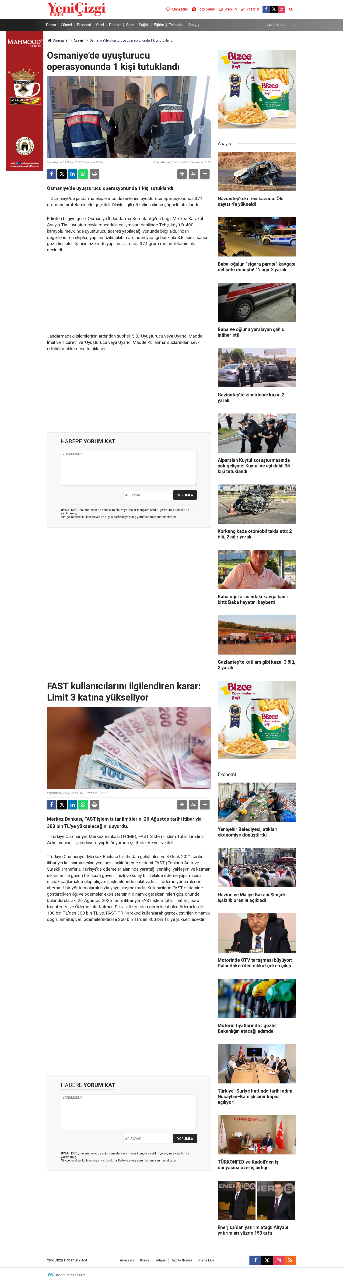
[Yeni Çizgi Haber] (76, 9)
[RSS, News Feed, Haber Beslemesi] (290, 1260)
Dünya (51, 25)
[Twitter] (62, 174)
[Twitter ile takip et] (274, 9)
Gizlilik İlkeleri (182, 1260)
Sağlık (144, 25)
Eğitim (159, 25)
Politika (115, 25)
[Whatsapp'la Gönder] (83, 174)
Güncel (66, 25)
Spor (130, 25)
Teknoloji (176, 25)
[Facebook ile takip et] (266, 9)
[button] (182, 174)
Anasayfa (59, 40)
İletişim (160, 1260)
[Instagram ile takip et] (281, 9)
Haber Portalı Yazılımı (70, 1275)
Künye (145, 1260)
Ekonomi (84, 25)
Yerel (100, 25)
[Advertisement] (129, 293)
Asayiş (193, 25)
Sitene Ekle (206, 1260)
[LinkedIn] (72, 174)
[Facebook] (51, 174)
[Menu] (294, 25)
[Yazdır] (94, 174)
